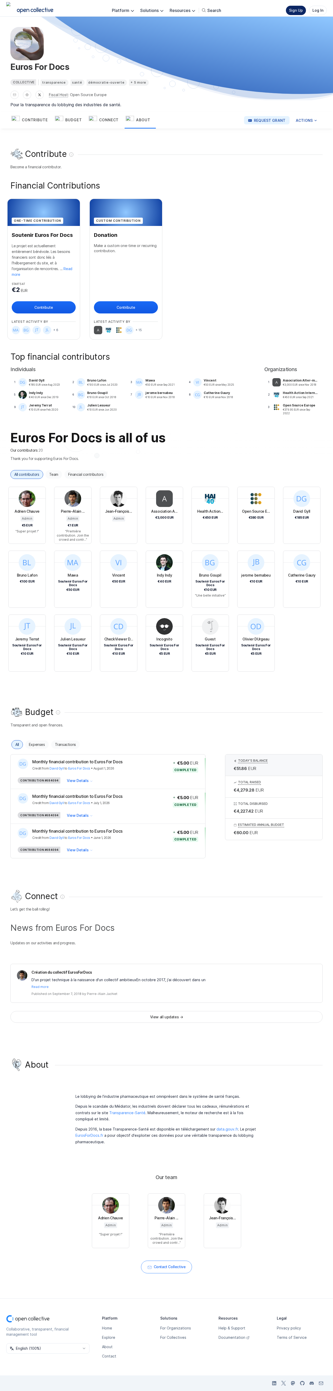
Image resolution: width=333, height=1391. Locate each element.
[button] (32, 120)
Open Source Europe (88, 94)
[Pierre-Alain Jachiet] (22, 975)
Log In (317, 10)
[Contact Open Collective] (321, 1383)
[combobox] (47, 1348)
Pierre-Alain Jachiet (102, 994)
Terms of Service (292, 1337)
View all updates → (166, 1017)
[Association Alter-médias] (98, 330)
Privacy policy (289, 1328)
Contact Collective (170, 1267)
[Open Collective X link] (283, 1383)
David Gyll (56, 768)
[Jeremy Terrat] (37, 330)
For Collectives (173, 1337)
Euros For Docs (79, 768)
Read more (40, 987)
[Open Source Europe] (119, 330)
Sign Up (296, 10)
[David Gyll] (129, 330)
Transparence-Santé (127, 1113)
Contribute (43, 307)
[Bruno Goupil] (26, 330)
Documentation (232, 1337)
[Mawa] (16, 330)
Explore (108, 1337)
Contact (109, 1356)
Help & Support (232, 1328)
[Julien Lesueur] (47, 330)
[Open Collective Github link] (302, 1383)
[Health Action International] (108, 330)
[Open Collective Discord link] (311, 1383)
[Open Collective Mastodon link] (293, 1383)
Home (107, 1328)
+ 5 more (138, 82)
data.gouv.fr (227, 1129)
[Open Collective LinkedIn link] (274, 1383)
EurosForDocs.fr (89, 1135)
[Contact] (14, 95)
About (107, 1347)
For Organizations (175, 1328)
